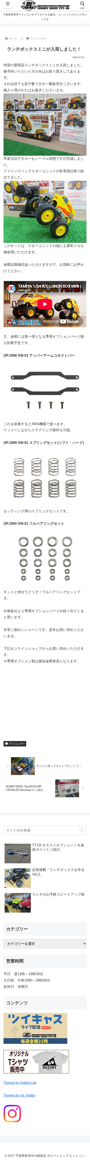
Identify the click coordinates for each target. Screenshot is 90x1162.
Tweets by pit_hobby (19, 1095)
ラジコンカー (17, 743)
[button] (81, 830)
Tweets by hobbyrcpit (19, 1083)
